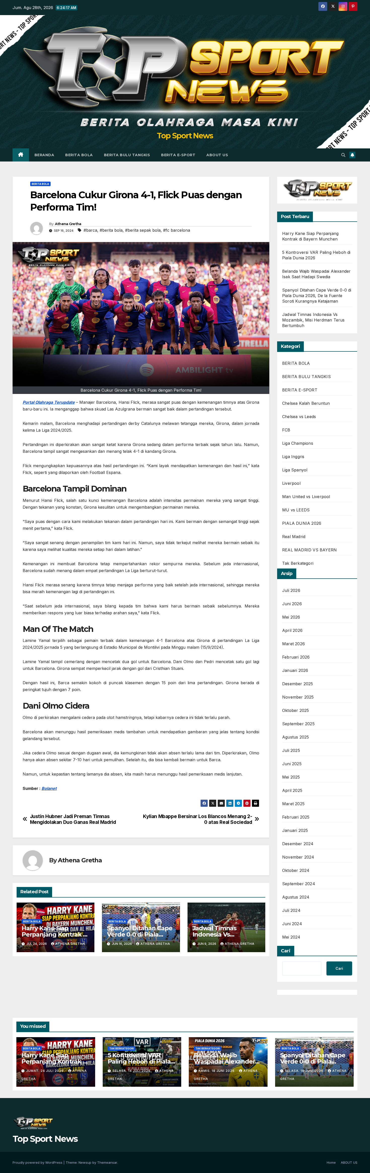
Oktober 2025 (295, 710)
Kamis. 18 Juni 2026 (217, 1071)
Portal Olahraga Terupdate (49, 402)
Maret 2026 (293, 643)
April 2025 (292, 790)
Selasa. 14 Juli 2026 (132, 1071)
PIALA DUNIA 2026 (301, 523)
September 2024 (298, 883)
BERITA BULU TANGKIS (127, 155)
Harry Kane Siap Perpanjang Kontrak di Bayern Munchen (55, 934)
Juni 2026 (292, 603)
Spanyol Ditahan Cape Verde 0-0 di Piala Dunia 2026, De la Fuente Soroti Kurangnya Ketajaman (316, 296)
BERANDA (44, 155)
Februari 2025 (296, 817)
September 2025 (298, 723)
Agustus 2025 (295, 737)
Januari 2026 (295, 670)
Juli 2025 (291, 750)
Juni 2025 (292, 763)
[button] (343, 154)
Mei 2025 (291, 777)
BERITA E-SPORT (178, 155)
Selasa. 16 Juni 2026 (304, 1071)
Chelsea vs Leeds (299, 416)
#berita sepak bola (143, 230)
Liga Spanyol (294, 469)
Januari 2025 (295, 830)
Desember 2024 (298, 843)
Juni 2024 (292, 923)
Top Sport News (185, 135)
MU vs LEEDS (296, 509)
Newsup (85, 1162)
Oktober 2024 (295, 870)
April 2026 (292, 630)
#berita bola (111, 230)
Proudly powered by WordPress (38, 1162)
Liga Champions (297, 443)
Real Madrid (293, 536)
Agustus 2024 (295, 897)
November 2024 (298, 857)
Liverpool (291, 483)
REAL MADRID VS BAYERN (309, 549)
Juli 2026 (291, 590)
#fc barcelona (176, 230)
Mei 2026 (291, 617)
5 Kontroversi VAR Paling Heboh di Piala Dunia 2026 (139, 1061)
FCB (286, 429)
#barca (90, 230)
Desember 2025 (297, 683)
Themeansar (107, 1162)
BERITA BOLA (79, 155)
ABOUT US (217, 155)
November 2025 (298, 697)
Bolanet (49, 788)
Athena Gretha (68, 224)
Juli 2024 (291, 910)
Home (331, 1162)
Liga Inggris (293, 456)
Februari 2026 (296, 657)
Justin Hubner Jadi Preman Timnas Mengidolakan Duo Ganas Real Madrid (73, 819)
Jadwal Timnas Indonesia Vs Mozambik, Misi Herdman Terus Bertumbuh (313, 320)
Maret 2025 (293, 803)
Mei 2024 (291, 937)
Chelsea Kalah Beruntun (306, 403)
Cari (285, 951)
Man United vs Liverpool (306, 496)
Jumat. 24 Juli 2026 (45, 1071)
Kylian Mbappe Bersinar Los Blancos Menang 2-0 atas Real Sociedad (197, 819)
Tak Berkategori (297, 563)
